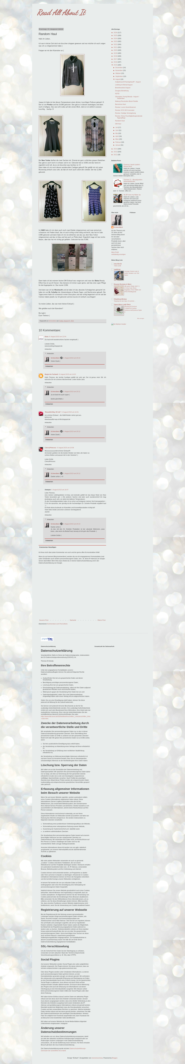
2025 (116, 35)
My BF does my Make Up (132, 195)
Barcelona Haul (120, 104)
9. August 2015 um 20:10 (71, 358)
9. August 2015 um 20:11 (71, 391)
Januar (118, 145)
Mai (116, 133)
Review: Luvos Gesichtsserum (125, 107)
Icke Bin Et (118, 264)
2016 (116, 62)
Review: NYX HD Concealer (124, 110)
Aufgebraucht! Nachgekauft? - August (128, 82)
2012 (116, 155)
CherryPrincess (50, 448)
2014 (116, 149)
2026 (116, 32)
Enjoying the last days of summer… (125, 301)
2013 (116, 152)
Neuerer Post (43, 620)
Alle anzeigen (140, 318)
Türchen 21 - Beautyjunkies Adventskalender (133, 180)
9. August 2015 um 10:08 (65, 448)
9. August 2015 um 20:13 (71, 524)
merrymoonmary (97, 1058)
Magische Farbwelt (51, 374)
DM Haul (118, 124)
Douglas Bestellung (122, 91)
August (118, 79)
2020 (116, 50)
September (119, 76)
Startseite (73, 620)
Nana (46, 336)
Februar (118, 142)
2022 (116, 44)
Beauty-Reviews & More (122, 284)
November (119, 70)
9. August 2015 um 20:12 (71, 431)
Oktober (118, 73)
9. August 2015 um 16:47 (59, 490)
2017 (116, 59)
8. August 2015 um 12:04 (57, 336)
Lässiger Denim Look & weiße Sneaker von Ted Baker (131, 273)
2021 (116, 47)
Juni (117, 130)
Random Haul (120, 121)
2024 (116, 38)
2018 (116, 56)
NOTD (117, 93)
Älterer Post (101, 620)
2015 (116, 65)
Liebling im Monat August (123, 85)
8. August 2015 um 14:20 (67, 374)
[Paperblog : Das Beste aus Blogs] (47, 641)
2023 (116, 41)
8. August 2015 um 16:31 (70, 412)
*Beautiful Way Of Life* (53, 412)
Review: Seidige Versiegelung (125, 113)
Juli (116, 127)
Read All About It (61, 12)
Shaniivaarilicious (120, 299)
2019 (116, 53)
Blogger (114, 1058)
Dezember (119, 67)
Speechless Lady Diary (122, 304)
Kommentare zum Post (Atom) (57, 624)
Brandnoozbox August (122, 88)
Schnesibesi (55, 358)
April (117, 136)
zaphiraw (117, 269)
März (117, 139)
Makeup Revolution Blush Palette (126, 101)
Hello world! (117, 266)
